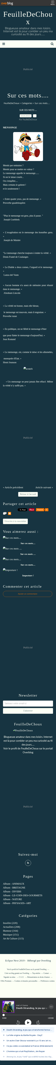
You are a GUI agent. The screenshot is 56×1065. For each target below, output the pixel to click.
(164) (10, 930)
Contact (46, 973)
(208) (11, 926)
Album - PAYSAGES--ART (17, 903)
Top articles (36, 973)
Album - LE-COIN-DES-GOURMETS (22, 895)
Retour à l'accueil (28, 494)
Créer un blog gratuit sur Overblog (17, 973)
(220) (10, 923)
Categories (27, 103)
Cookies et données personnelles (25, 981)
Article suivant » (44, 487)
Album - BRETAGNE (14, 887)
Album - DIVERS (12, 891)
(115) (13, 938)
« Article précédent (13, 487)
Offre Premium (6, 981)
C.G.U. (21, 977)
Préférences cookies (48, 981)
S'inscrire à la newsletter (15, 521)
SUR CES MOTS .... (28, 110)
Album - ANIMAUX (13, 883)
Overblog (46, 960)
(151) (11, 934)
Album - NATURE (12, 899)
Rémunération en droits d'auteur (38, 977)
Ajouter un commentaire (27, 594)
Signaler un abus (10, 977)
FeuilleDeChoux (28, 18)
